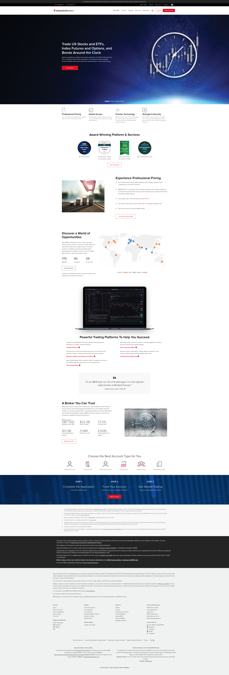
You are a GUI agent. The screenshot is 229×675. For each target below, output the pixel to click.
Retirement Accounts (105, 469)
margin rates (128, 511)
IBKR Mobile (56, 627)
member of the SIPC (106, 555)
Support (165, 5)
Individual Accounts (69, 469)
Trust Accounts (123, 469)
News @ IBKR (119, 616)
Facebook (151, 627)
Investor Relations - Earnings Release (112, 529)
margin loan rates (85, 515)
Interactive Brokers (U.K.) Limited (83, 648)
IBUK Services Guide (152, 607)
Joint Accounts (88, 469)
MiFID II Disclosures (152, 614)
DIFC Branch (148, 661)
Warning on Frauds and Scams (116, 640)
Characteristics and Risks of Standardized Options (85, 543)
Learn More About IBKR (125, 216)
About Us (158, 5)
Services (138, 10)
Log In (159, 10)
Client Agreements (152, 610)
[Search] (152, 10)
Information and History (122, 612)
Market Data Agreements (154, 618)
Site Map (152, 640)
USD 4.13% (145, 199)
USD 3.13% (141, 204)
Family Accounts (141, 469)
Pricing (124, 10)
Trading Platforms (72, 347)
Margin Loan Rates (164, 584)
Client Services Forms (153, 616)
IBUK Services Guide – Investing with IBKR (121, 560)
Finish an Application (58, 612)
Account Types (57, 614)
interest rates (91, 517)
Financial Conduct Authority (107, 548)
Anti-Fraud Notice (78, 640)
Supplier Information (89, 625)
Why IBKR (116, 10)
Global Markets (68, 268)
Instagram (151, 629)
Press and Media (120, 618)
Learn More (70, 68)
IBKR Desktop (57, 625)
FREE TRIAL (143, 5)
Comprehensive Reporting (128, 356)
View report (93, 520)
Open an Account (58, 610)
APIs (54, 629)
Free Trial (55, 616)
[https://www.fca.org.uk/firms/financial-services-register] (69, 654)
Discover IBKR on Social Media (155, 625)
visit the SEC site (90, 591)
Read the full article (98, 509)
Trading (130, 10)
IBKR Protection (69, 441)
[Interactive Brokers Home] (64, 10)
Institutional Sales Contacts (91, 614)
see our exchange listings (90, 563)
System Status (88, 618)
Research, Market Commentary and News (79, 356)
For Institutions (70, 5)
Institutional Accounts (159, 469)
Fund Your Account (89, 607)
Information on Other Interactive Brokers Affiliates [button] (115, 667)
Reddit (151, 631)
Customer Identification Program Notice (95, 640)
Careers (151, 5)
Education (146, 10)
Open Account (168, 10)
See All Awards (114, 165)
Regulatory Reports (121, 620)
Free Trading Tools (72, 365)
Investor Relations (121, 614)
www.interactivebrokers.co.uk (91, 657)
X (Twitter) (151, 633)
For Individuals (59, 5)
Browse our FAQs (89, 616)
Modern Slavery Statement (134, 640)
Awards (118, 607)
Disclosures (150, 612)
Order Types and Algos (127, 347)
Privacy (146, 640)
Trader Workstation (58, 623)
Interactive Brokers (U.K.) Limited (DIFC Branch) (145, 648)
